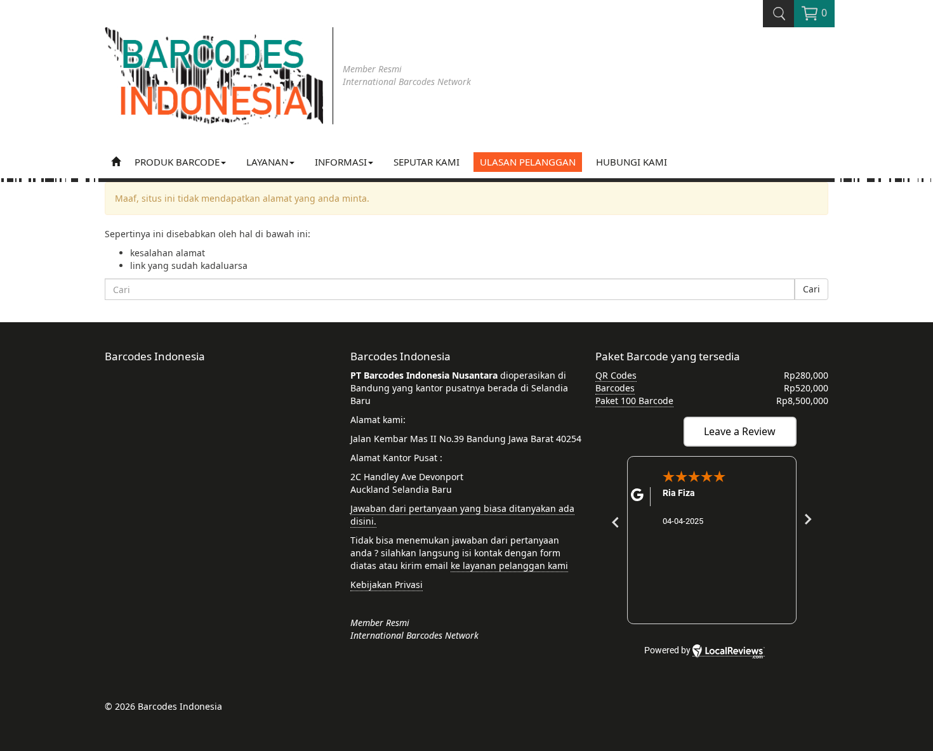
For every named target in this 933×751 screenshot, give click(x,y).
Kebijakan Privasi (386, 584)
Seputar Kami (427, 161)
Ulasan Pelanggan (528, 161)
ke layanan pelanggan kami (509, 565)
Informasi (341, 161)
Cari (811, 289)
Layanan (267, 161)
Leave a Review (740, 431)
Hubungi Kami (631, 161)
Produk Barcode (177, 161)
